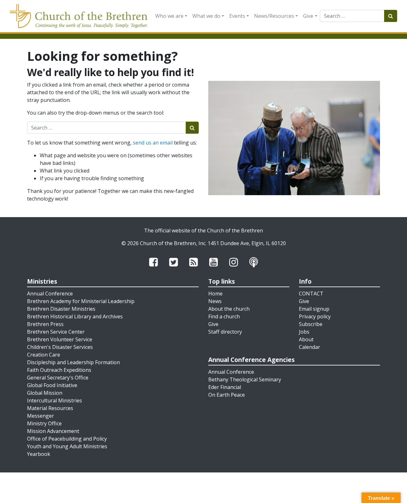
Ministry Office (44, 423)
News (215, 301)
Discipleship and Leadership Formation (73, 362)
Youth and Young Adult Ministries (67, 446)
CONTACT (311, 293)
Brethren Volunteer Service (59, 339)
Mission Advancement (53, 431)
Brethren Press (45, 324)
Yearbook (38, 453)
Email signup (314, 308)
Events (237, 15)
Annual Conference (50, 293)
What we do (206, 15)
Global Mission (44, 392)
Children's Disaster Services (60, 347)
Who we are (169, 15)
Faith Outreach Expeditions (59, 369)
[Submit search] (390, 16)
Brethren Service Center (56, 331)
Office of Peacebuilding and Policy (67, 438)
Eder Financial (224, 387)
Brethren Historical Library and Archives (75, 316)
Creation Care (43, 354)
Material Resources (50, 408)
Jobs (304, 331)
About (306, 339)
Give (308, 15)
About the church (229, 308)
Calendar (309, 347)
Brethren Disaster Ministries (61, 308)
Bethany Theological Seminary (244, 379)
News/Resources (274, 15)
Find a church (224, 316)
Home (215, 293)
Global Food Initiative (52, 385)
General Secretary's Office (57, 377)
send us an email (153, 142)
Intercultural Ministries (54, 400)
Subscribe (310, 324)
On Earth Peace (226, 394)
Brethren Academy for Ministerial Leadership (81, 301)
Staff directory (225, 331)
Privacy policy (315, 316)
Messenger (40, 415)
